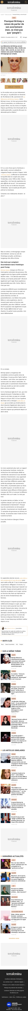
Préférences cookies (21, 997)
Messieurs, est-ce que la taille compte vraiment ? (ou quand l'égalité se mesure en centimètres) (18, 878)
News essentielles (9, 644)
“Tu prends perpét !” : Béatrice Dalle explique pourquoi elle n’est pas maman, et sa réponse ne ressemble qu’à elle (18, 739)
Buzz (2, 644)
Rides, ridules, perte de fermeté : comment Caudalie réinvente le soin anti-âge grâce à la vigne (19, 917)
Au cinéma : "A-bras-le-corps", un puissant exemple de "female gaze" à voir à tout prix (19, 676)
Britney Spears (6, 174)
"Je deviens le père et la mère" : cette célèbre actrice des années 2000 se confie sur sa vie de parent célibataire (19, 776)
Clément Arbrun (11, 628)
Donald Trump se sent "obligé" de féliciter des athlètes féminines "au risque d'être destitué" (18, 819)
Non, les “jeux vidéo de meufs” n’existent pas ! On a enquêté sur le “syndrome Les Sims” (19, 865)
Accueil (2, 14)
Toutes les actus (8, 14)
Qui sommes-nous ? (8, 982)
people (21, 644)
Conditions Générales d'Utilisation (13, 979)
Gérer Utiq (12, 997)
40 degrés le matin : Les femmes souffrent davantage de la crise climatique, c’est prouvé (18, 929)
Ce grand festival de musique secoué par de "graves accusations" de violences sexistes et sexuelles (18, 805)
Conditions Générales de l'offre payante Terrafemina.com (14, 991)
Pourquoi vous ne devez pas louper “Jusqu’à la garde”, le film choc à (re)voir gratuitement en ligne (18, 690)
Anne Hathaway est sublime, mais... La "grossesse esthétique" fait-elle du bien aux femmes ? (18, 903)
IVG (17, 644)
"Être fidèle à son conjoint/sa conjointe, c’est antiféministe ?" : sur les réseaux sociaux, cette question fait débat (19, 791)
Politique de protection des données (13, 987)
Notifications (5, 997)
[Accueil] (14, 2)
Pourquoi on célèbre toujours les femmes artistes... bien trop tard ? (18, 890)
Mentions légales (19, 982)
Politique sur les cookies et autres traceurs (13, 984)
